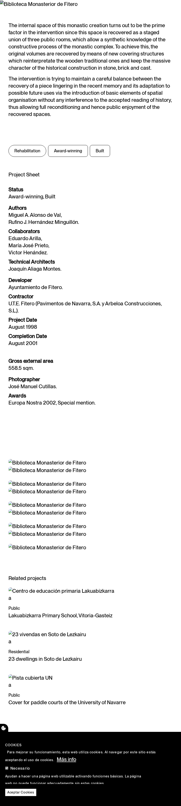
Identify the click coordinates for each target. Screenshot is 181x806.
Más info (66, 759)
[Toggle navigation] (165, 8)
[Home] (17, 8)
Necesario (20, 768)
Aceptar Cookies (20, 792)
